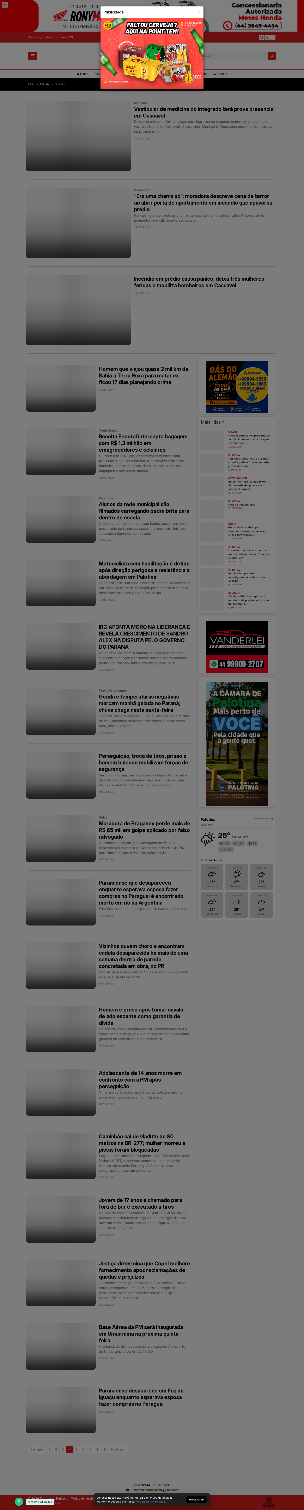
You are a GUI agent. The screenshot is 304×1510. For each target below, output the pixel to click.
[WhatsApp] (19, 1502)
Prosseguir (196, 1499)
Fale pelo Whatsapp (40, 1501)
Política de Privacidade (150, 1501)
